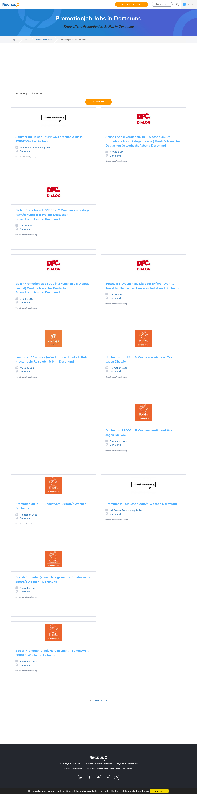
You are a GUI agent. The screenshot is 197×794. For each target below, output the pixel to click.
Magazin (120, 763)
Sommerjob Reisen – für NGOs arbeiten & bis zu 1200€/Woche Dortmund (49, 139)
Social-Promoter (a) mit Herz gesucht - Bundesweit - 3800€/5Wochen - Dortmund (53, 579)
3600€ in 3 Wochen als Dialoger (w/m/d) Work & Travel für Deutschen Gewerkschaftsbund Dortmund (142, 286)
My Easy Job (27, 367)
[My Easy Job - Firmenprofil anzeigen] (53, 338)
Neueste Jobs (132, 763)
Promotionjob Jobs (44, 40)
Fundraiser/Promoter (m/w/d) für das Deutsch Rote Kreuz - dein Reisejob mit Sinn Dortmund (51, 359)
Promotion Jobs (118, 367)
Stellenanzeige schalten (131, 4)
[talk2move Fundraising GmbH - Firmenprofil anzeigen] (53, 118)
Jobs (26, 40)
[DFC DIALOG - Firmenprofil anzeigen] (143, 118)
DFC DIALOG (117, 152)
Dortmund (25, 151)
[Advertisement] (98, 68)
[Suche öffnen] (177, 4)
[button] (189, 4)
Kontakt (78, 763)
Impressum (89, 763)
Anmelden (163, 4)
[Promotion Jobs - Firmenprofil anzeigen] (143, 338)
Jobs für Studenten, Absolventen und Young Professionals (14, 39)
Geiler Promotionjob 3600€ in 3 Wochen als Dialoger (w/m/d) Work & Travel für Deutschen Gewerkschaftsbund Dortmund (53, 214)
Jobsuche (98, 101)
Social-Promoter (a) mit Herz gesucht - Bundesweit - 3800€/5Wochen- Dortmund (53, 653)
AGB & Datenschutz (105, 763)
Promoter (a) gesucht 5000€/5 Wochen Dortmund (141, 504)
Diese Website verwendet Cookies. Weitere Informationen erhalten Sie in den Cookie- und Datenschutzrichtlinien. (88, 791)
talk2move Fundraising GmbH (36, 147)
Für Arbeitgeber (65, 763)
